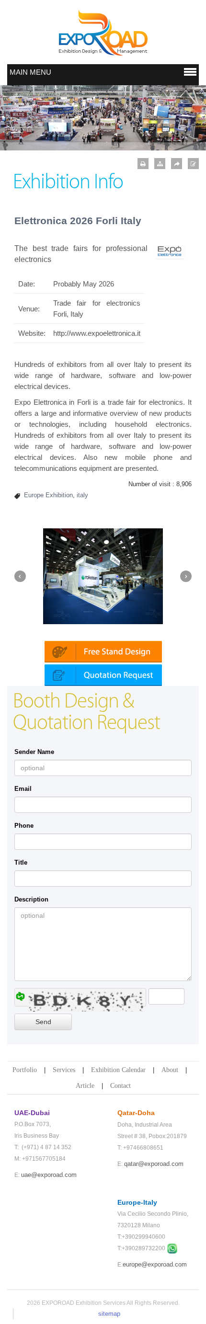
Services (64, 1069)
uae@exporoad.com (49, 1174)
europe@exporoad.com (155, 1264)
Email (23, 788)
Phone (24, 825)
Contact (120, 1085)
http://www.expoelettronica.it (96, 333)
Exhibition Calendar (118, 1069)
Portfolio (24, 1069)
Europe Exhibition (48, 495)
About (169, 1069)
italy (82, 495)
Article (85, 1085)
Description (31, 899)
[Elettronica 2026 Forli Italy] (170, 250)
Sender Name (34, 751)
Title (20, 862)
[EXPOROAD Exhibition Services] (103, 33)
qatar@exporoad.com (153, 1163)
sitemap (109, 1313)
